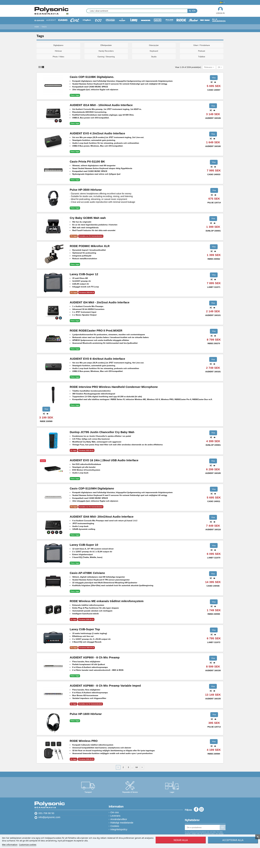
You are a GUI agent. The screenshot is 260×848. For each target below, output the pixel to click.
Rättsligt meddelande (121, 822)
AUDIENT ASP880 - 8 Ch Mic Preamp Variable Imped (105, 685)
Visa (214, 78)
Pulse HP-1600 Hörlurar (86, 713)
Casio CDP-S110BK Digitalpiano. (92, 76)
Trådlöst (201, 57)
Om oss (114, 812)
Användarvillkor (118, 819)
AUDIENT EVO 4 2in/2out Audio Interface (97, 133)
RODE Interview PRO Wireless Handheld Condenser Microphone (114, 386)
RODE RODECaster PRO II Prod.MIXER (96, 330)
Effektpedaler (106, 45)
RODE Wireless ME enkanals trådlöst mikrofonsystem (107, 601)
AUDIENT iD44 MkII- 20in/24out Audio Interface (102, 516)
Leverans (115, 816)
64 (137, 767)
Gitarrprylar (154, 45)
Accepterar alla (232, 840)
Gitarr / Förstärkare (201, 45)
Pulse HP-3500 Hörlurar (86, 189)
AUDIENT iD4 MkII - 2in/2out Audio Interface (99, 302)
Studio (154, 57)
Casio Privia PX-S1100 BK (87, 161)
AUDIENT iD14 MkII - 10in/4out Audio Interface (101, 105)
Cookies (114, 826)
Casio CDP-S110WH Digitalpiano (92, 488)
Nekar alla (181, 840)
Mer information (9, 844)
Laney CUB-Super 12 (84, 274)
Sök (193, 11)
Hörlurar (58, 51)
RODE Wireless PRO (84, 740)
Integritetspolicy (118, 829)
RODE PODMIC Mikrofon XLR (90, 246)
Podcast (201, 51)
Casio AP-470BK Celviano (87, 572)
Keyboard (154, 51)
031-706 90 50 (46, 813)
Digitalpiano (58, 45)
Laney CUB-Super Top (85, 629)
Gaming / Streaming (106, 57)
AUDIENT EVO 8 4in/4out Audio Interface (97, 358)
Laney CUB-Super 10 (84, 544)
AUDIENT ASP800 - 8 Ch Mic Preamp (95, 657)
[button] (218, 20)
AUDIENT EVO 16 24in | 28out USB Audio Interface (104, 460)
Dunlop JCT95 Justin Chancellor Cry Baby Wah (102, 432)
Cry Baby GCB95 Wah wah (88, 217)
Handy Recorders (106, 51)
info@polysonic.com (49, 817)
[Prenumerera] (222, 827)
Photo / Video (58, 57)
